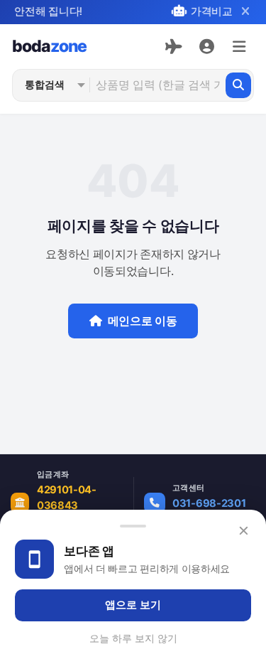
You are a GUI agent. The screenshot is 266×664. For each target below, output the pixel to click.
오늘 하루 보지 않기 (133, 638)
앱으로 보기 (133, 605)
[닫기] (245, 12)
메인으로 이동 (142, 321)
